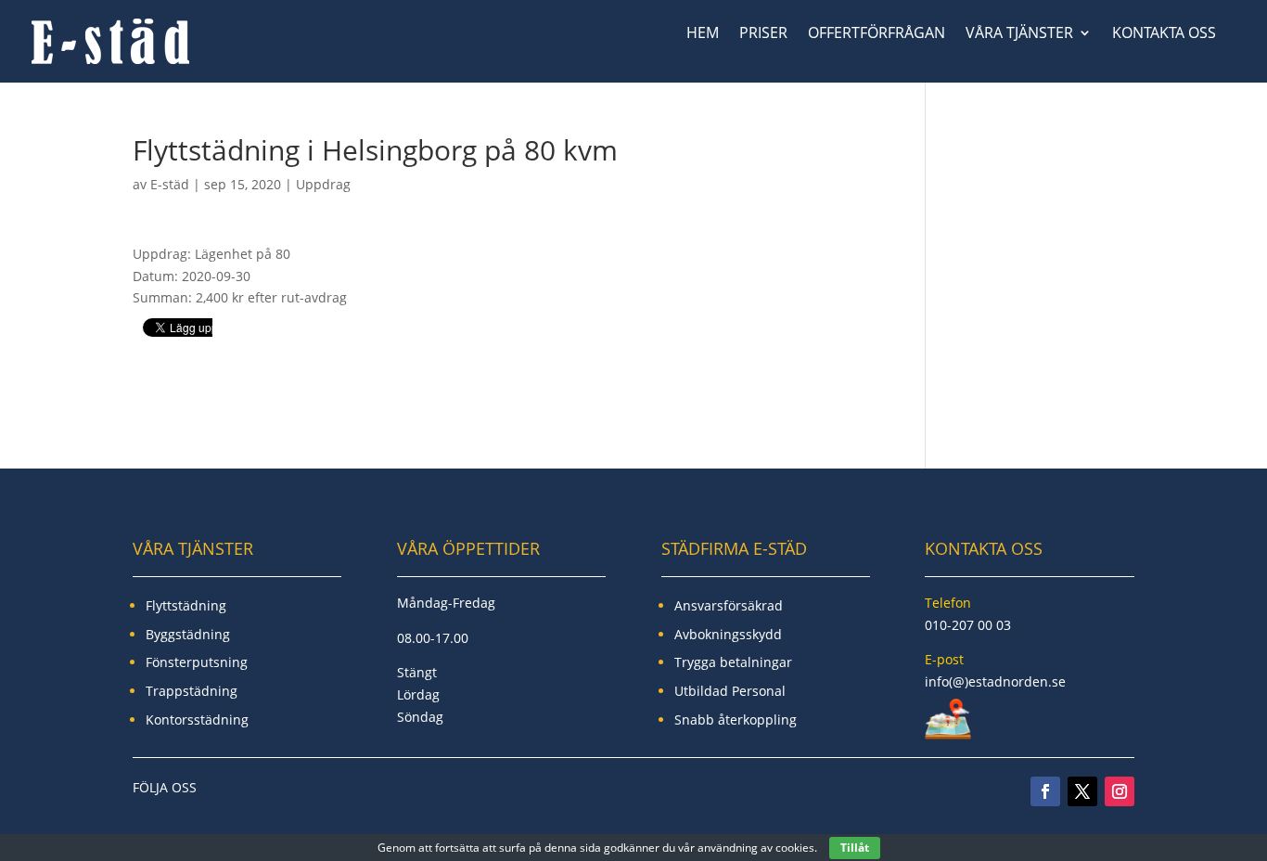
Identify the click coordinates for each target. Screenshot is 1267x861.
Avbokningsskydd (728, 634)
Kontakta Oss (1164, 34)
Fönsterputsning (197, 662)
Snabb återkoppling (735, 719)
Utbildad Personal (730, 691)
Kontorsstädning (197, 719)
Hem (702, 34)
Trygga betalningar (733, 662)
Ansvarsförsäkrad (728, 605)
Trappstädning (191, 691)
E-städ (169, 184)
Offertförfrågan (876, 34)
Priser (763, 34)
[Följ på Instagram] (1119, 791)
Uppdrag (323, 184)
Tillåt (854, 847)
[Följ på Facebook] (1045, 791)
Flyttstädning (186, 605)
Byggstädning (188, 634)
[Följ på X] (1082, 791)
